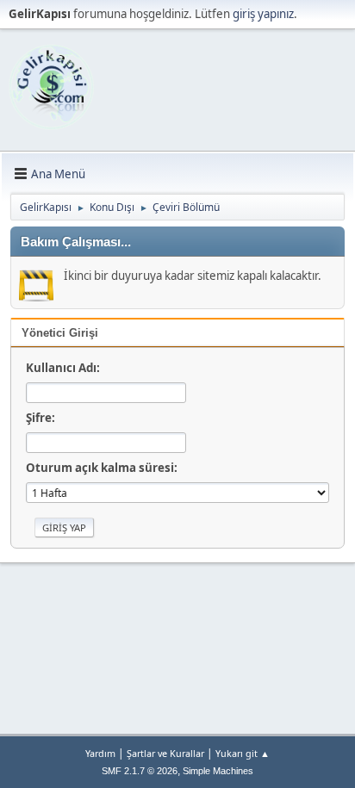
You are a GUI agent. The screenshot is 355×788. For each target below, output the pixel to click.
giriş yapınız (263, 14)
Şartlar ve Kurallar (165, 753)
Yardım (100, 753)
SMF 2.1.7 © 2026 (140, 771)
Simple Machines (218, 771)
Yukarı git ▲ (242, 753)
